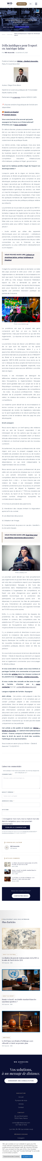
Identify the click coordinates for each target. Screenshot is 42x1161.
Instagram (21, 1138)
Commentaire (7, 774)
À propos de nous (21, 1100)
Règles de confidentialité (29, 831)
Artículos (9, 34)
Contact (21, 1107)
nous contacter (20, 125)
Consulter (21, 4)
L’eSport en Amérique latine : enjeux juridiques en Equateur (19, 257)
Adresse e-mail (8, 801)
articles (15, 674)
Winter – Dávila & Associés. (28, 677)
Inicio (3, 34)
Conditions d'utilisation (8, 833)
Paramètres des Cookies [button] (11, 1156)
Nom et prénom (8, 792)
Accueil (21, 1097)
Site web (5, 809)
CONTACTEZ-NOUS (21, 896)
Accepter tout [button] (27, 1156)
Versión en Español (11, 112)
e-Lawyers (16, 97)
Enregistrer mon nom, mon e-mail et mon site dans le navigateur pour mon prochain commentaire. (20, 821)
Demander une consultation (21, 1081)
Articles (21, 1104)
